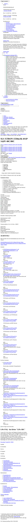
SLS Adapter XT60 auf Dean (9, 352)
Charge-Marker (6, 256)
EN (7, 52)
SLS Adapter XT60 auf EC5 (9, 345)
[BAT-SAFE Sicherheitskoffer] (10, 378)
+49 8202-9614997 (7, 10)
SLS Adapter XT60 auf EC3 (9, 337)
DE (4, 52)
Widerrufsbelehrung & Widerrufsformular (12, 465)
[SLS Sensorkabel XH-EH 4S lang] (11, 303)
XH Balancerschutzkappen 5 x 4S (10, 250)
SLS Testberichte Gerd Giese (9, 503)
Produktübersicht (7, 475)
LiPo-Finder (5, 124)
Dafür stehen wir (6, 476)
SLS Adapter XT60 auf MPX (9, 320)
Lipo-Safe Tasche (7, 363)
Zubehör (5, 119)
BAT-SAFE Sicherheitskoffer (9, 379)
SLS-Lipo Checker (7, 269)
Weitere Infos (6, 40)
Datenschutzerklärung (8, 468)
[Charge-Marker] (7, 255)
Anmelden (5, 97)
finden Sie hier (17, 516)
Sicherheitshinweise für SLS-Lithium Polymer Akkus (12, 242)
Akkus (4, 115)
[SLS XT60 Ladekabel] (8, 281)
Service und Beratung (10, 25)
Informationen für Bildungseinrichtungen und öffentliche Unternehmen (13, 479)
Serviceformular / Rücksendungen (13, 23)
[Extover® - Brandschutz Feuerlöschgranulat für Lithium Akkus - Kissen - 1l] (15, 394)
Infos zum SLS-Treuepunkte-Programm (16, 157)
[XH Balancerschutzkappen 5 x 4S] (11, 249)
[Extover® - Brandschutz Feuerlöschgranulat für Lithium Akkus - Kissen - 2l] (15, 405)
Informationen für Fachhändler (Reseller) (12, 477)
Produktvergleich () (7, 123)
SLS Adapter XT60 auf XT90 (9, 312)
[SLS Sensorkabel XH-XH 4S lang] (11, 289)
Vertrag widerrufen (10, 29)
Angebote (5, 122)
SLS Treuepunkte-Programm (9, 481)
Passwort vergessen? (10, 100)
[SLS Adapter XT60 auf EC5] (10, 344)
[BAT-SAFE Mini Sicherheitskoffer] (11, 370)
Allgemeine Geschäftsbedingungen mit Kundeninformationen (11, 464)
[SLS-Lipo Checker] (8, 267)
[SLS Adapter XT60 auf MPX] (10, 319)
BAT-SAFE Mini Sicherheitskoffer (10, 372)
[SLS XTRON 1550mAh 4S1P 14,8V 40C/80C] (11, 144)
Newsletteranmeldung (10, 27)
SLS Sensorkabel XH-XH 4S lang (10, 290)
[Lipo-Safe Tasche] (7, 362)
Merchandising (6, 120)
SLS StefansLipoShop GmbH (7, 104)
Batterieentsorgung (7, 466)
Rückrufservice (9, 28)
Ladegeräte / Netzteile (8, 117)
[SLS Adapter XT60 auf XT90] (10, 311)
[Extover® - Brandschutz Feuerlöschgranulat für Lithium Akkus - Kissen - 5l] (15, 415)
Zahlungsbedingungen (8, 461)
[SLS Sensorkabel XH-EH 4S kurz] (11, 294)
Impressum (5, 469)
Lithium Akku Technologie (9, 499)
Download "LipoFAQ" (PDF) (7, 442)
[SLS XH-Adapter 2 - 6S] (9, 261)
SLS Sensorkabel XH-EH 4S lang (10, 304)
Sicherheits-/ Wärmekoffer (9, 118)
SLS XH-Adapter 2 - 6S (8, 262)
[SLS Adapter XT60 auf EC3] (10, 336)
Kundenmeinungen (10, 26)
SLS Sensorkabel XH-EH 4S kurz (10, 295)
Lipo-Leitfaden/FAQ (7, 498)
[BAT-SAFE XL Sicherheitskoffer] (11, 385)
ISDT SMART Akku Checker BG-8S (11, 275)
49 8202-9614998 (7, 16)
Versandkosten (6, 460)
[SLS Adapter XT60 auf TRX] (10, 328)
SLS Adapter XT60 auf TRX (9, 329)
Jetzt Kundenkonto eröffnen (12, 99)
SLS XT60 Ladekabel (8, 282)
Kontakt (7, 22)
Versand (10, 153)
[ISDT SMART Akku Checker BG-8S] (12, 274)
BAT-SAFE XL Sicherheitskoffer (10, 386)
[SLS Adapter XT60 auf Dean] (10, 350)
